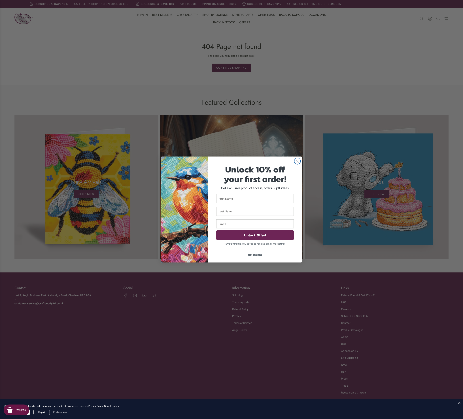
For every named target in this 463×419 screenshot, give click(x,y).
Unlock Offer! (255, 235)
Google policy (111, 406)
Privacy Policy (95, 406)
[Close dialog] (297, 161)
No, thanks (255, 254)
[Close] (459, 403)
